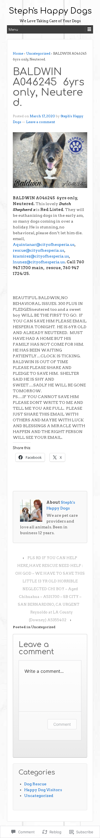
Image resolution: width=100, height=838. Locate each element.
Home (18, 53)
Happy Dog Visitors (43, 790)
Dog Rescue (35, 784)
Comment (62, 724)
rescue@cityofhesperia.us (38, 250)
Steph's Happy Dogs (50, 11)
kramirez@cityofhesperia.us (41, 256)
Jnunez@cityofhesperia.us (39, 262)
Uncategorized (38, 53)
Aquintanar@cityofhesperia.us (43, 244)
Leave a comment (40, 122)
